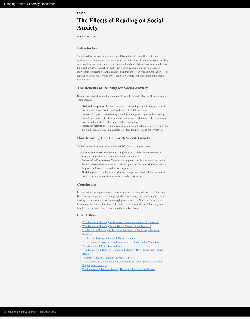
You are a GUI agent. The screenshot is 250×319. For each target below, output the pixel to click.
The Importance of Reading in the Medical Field (108, 257)
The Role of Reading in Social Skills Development (109, 238)
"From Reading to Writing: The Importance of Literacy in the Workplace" (121, 242)
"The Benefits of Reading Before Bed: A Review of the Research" (116, 226)
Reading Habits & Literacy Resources (29, 4)
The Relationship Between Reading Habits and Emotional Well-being (119, 269)
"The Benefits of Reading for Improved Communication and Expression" (120, 222)
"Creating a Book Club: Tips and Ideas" (103, 246)
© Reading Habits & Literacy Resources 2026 (30, 311)
